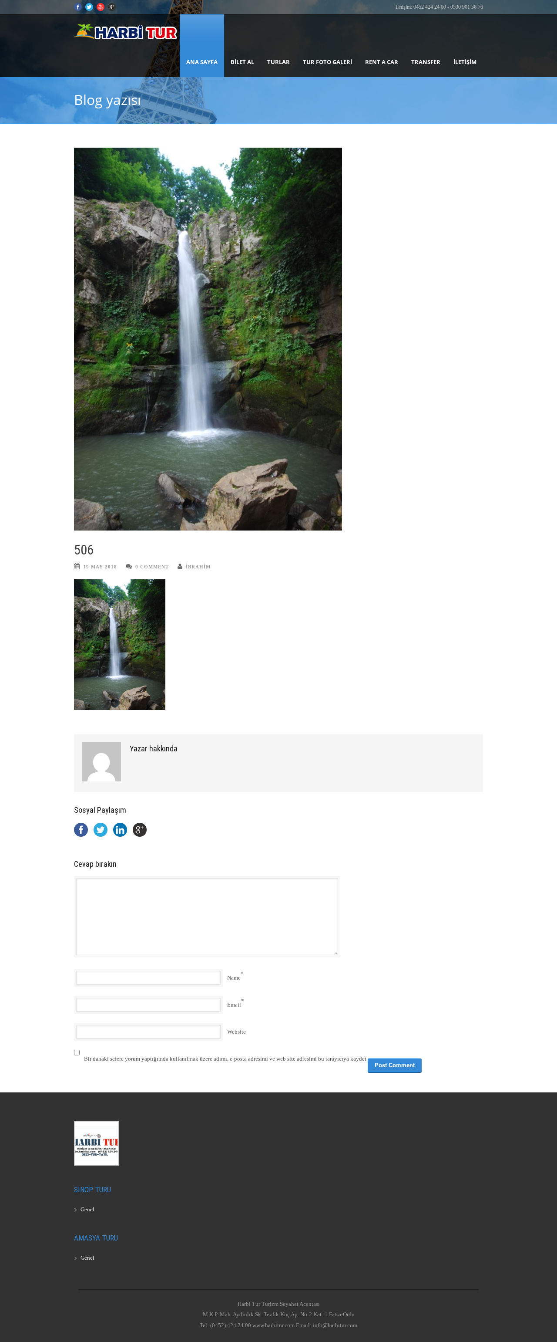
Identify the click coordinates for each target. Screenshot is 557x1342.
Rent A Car (381, 62)
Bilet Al (242, 62)
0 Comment (152, 566)
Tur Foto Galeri (327, 62)
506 (84, 550)
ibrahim (198, 566)
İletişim (464, 62)
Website (236, 1031)
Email (234, 1004)
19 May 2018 (100, 566)
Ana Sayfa (202, 62)
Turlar (278, 62)
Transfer (425, 62)
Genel (87, 1209)
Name (234, 977)
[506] (278, 339)
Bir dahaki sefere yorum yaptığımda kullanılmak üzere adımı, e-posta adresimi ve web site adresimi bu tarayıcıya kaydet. (226, 1058)
